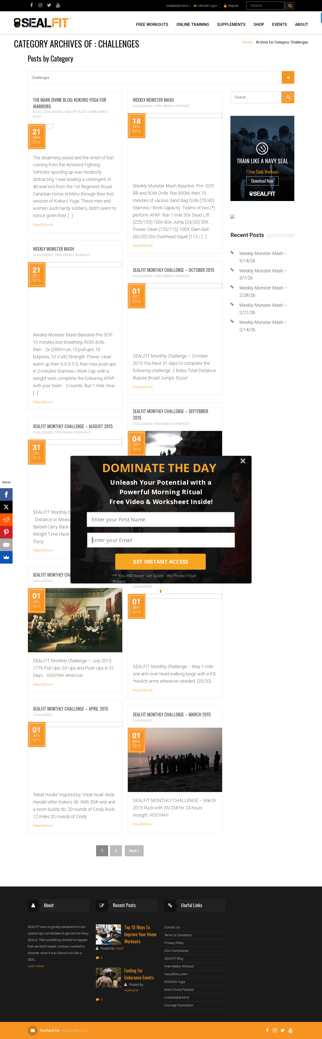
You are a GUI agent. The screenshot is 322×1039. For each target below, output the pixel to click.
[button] (159, 467)
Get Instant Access (160, 561)
